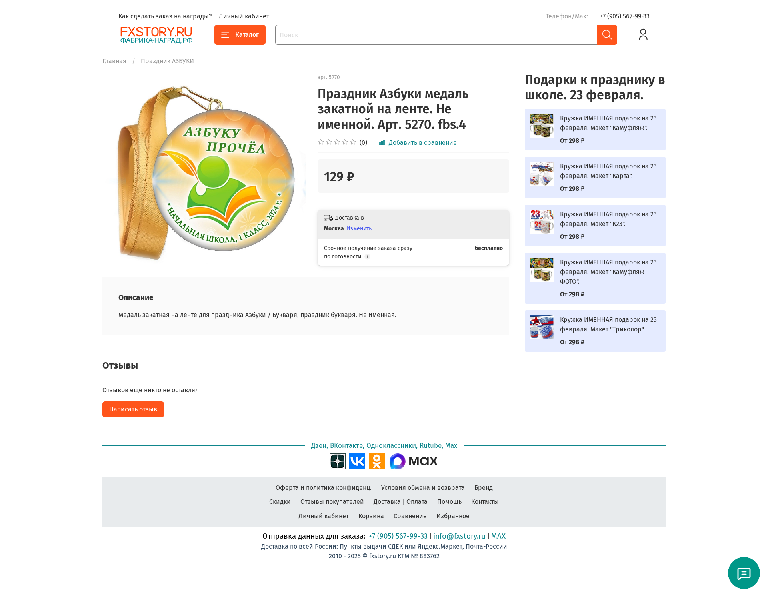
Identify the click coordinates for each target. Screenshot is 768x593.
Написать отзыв (133, 409)
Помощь (449, 501)
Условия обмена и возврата (423, 487)
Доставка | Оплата (401, 501)
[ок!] (377, 460)
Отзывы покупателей (332, 501)
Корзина (371, 516)
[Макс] (413, 460)
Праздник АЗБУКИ (167, 61)
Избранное (453, 516)
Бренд (483, 487)
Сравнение (410, 516)
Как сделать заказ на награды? (165, 16)
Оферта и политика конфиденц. (324, 487)
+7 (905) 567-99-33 (625, 16)
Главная (114, 61)
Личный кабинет (244, 16)
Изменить (359, 228)
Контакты (485, 501)
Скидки (280, 501)
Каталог (247, 34)
